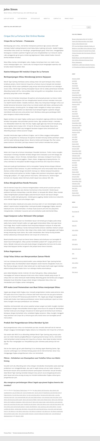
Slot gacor (75, 272)
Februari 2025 (76, 118)
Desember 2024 (76, 123)
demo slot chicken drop (44, 400)
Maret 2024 (75, 144)
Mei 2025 (74, 111)
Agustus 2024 (76, 132)
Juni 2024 (74, 137)
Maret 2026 (75, 88)
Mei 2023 (74, 167)
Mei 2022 (74, 188)
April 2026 (75, 86)
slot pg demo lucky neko (11, 414)
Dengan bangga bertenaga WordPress (23, 433)
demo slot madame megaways (13, 402)
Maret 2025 (75, 116)
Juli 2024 (74, 135)
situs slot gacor (76, 249)
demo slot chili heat (57, 400)
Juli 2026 (74, 81)
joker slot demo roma (43, 404)
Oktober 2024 (76, 128)
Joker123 (74, 258)
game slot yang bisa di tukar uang (13, 404)
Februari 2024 (76, 146)
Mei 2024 (74, 139)
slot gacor (75, 207)
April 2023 (75, 169)
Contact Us (57, 18)
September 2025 (77, 102)
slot (73, 216)
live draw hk (75, 211)
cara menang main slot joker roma (52, 397)
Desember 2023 (76, 151)
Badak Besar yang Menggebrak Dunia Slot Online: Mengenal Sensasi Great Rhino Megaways (83, 60)
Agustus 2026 (76, 79)
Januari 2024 (75, 148)
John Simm (11, 9)
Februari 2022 (76, 195)
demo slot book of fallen (30, 400)
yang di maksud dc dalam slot (42, 414)
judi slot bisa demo (55, 404)
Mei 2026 (74, 83)
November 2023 (76, 153)
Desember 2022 (76, 179)
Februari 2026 (76, 90)
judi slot (74, 239)
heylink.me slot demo (30, 404)
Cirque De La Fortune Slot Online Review (24, 35)
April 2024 (75, 141)
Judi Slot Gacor (9, 18)
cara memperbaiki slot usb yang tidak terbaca (28, 397)
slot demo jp (12, 411)
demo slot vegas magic (39, 402)
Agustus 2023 (76, 160)
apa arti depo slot (17, 393)
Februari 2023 (76, 174)
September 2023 (77, 158)
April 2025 (75, 114)
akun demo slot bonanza (42, 390)
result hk (74, 235)
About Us (47, 18)
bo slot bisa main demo (19, 395)
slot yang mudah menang (26, 414)
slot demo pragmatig (56, 411)
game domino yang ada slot (54, 402)
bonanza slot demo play (48, 395)
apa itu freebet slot (28, 393)
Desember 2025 (76, 95)
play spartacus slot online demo (47, 407)
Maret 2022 (75, 193)
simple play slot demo (21, 409)
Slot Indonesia (22, 18)
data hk (74, 225)
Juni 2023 (74, 165)
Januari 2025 (75, 121)
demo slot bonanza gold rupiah (13, 400)
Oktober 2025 (76, 100)
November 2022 (76, 181)
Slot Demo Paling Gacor (20, 390)
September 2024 (77, 130)
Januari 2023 (75, 176)
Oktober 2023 (76, 155)
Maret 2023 (75, 172)
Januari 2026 (75, 93)
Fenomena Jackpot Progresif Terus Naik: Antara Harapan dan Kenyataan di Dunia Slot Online (84, 53)
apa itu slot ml (39, 393)
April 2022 (75, 190)
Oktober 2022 (76, 183)
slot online (75, 230)
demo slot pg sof (27, 402)
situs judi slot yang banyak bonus (37, 409)
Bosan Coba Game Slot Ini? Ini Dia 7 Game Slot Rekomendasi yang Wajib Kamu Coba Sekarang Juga (82, 41)
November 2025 (76, 97)
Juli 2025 (74, 107)
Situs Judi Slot (35, 18)
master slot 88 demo (31, 407)
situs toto (75, 221)
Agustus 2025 (76, 104)
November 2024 (76, 125)
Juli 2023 (74, 162)
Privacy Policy (69, 18)
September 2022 (77, 186)
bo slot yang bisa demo (33, 395)
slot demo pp (46, 411)
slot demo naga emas (22, 411)
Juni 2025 (74, 109)
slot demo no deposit (35, 411)
